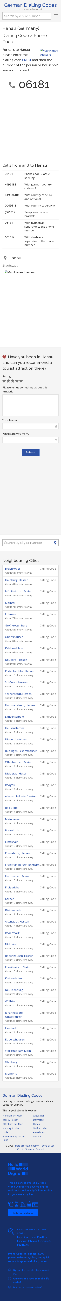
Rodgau (10, 785)
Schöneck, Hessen (16, 682)
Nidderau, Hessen (16, 773)
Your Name (9, 420)
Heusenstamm (14, 728)
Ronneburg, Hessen (17, 853)
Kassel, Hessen (10, 1119)
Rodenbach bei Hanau (19, 671)
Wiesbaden (39, 1115)
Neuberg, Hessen (16, 660)
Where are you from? (15, 434)
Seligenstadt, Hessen (18, 694)
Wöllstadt (11, 1001)
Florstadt (11, 1028)
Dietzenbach (13, 910)
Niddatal (11, 944)
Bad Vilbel (11, 808)
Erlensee (10, 614)
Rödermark (12, 933)
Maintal (10, 603)
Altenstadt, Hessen (17, 921)
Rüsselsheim (39, 1132)
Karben (9, 899)
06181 (26, 60)
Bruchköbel (12, 568)
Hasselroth (12, 830)
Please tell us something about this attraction (24, 389)
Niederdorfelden (16, 739)
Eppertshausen (15, 1039)
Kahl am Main (14, 648)
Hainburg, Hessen (16, 580)
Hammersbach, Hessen (20, 705)
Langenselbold (14, 716)
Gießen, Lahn (40, 1128)
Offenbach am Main (18, 762)
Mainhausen (13, 819)
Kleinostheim (13, 978)
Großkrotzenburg (16, 625)
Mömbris (11, 1073)
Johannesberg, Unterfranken (14, 1014)
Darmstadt (38, 1119)
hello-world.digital (23, 1212)
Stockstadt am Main (18, 1051)
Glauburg (11, 1062)
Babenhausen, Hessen (19, 956)
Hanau (36, 1123)
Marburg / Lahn (10, 1128)
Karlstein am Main (17, 876)
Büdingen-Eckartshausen (21, 751)
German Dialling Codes (30, 5)
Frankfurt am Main (17, 967)
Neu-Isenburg (14, 990)
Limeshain (11, 842)
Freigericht (12, 887)
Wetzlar (37, 1136)
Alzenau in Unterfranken (20, 796)
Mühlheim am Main (18, 591)
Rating (6, 376)
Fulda (5, 1132)
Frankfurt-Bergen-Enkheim (22, 864)
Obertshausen (14, 637)
